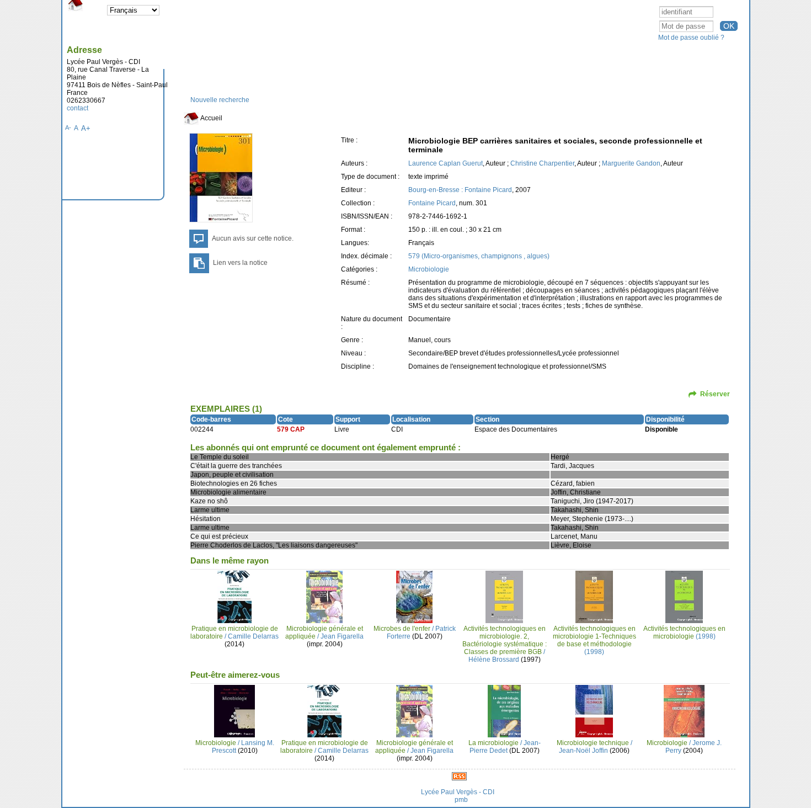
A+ (85, 128)
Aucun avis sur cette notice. (253, 238)
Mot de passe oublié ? (691, 37)
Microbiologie (428, 269)
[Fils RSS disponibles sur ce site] (459, 776)
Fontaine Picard (432, 203)
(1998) (594, 640)
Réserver (715, 394)
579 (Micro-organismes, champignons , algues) (478, 256)
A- (68, 127)
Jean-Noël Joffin (583, 750)
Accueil (210, 118)
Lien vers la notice (240, 263)
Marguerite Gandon (631, 163)
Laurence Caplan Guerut (445, 163)
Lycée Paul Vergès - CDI (457, 792)
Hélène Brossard (493, 659)
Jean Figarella (342, 636)
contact (77, 108)
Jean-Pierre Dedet (505, 746)
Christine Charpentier (542, 163)
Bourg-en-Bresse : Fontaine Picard (460, 190)
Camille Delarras (253, 636)
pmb (461, 800)
